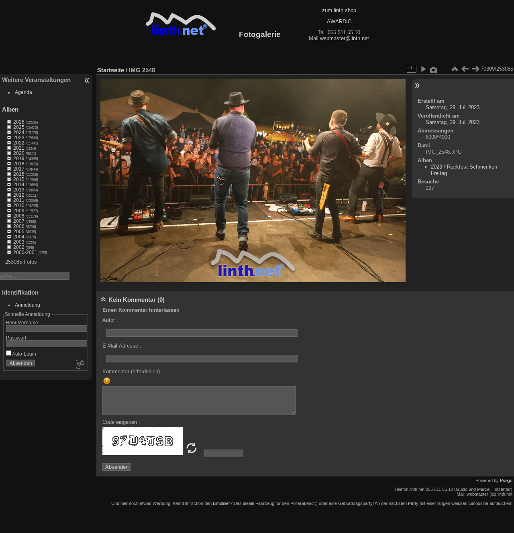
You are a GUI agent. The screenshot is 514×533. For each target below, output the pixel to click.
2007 (18, 221)
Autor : (110, 320)
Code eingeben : (121, 422)
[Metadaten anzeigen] (433, 69)
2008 (18, 215)
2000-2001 (25, 252)
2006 (18, 226)
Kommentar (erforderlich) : (132, 371)
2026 (18, 121)
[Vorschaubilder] (454, 69)
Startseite (110, 70)
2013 (18, 189)
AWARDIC (339, 21)
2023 (18, 137)
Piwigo (506, 480)
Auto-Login (23, 353)
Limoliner (221, 503)
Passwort (16, 337)
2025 (18, 127)
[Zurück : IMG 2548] (465, 69)
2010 (18, 205)
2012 (18, 194)
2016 (18, 174)
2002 (18, 247)
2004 (18, 236)
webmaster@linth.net (344, 38)
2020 (18, 153)
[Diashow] (423, 69)
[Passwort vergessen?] (79, 365)
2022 (18, 142)
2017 (18, 168)
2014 (18, 184)
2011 (18, 200)
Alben (10, 109)
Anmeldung (27, 304)
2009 (18, 210)
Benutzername (22, 322)
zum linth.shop (339, 10)
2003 (18, 241)
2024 (18, 132)
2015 (18, 179)
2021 (18, 148)
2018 (18, 163)
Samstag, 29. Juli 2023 (452, 107)
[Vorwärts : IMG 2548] (475, 69)
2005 (18, 231)
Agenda (23, 92)
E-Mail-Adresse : (121, 346)
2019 (18, 158)
